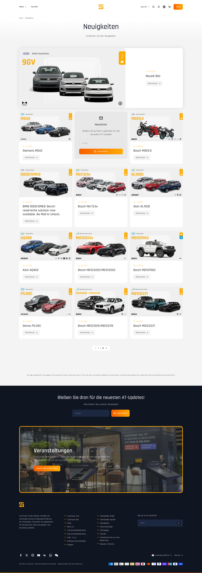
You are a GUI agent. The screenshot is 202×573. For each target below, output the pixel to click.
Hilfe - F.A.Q (71, 537)
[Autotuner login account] (164, 7)
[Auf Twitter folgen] (26, 555)
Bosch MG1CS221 (144, 326)
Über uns (70, 527)
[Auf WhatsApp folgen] (50, 555)
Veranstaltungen (106, 527)
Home (21, 18)
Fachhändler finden (107, 516)
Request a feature (107, 544)
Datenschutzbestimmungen (45, 564)
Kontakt (34, 6)
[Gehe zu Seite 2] (106, 348)
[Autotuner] (21, 504)
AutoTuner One (73, 519)
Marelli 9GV (153, 76)
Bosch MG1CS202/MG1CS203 (96, 270)
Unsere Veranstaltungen (47, 468)
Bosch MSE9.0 (142, 151)
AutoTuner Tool (73, 516)
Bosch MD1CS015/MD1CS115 (95, 326)
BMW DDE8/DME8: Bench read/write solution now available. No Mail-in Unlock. (41, 210)
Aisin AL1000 (141, 206)
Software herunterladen (76, 541)
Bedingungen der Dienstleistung (70, 564)
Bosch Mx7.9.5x (88, 206)
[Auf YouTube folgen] (38, 555)
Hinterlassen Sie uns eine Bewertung (110, 539)
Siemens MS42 (32, 151)
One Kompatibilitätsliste (76, 534)
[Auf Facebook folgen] (20, 555)
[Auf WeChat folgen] (56, 555)
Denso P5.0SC (32, 326)
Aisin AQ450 (30, 270)
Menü (21, 6)
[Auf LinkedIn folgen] (44, 555)
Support (70, 544)
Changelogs (104, 530)
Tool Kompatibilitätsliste (76, 530)
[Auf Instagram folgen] (32, 555)
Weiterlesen (153, 83)
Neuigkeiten (29, 18)
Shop (178, 6)
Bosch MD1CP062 (144, 270)
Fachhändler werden (107, 519)
